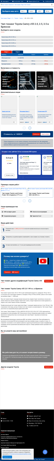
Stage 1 (6, 52)
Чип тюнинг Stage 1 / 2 (7, 18)
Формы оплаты (4, 440)
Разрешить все (7, 457)
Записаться (36, 134)
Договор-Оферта (5, 434)
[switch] (14, 122)
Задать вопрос (45, 134)
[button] (29, 128)
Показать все (48, 281)
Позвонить (7, 272)
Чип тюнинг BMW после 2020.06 (8, 445)
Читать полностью (24, 172)
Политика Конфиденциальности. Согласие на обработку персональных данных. (11, 437)
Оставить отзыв (9, 175)
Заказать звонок (5, 447)
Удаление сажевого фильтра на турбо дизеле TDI (12, 442)
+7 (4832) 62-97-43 (18, 228)
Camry (21, 18)
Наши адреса (6, 1)
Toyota (16, 18)
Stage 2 (18, 52)
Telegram (16, 272)
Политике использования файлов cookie (20, 454)
